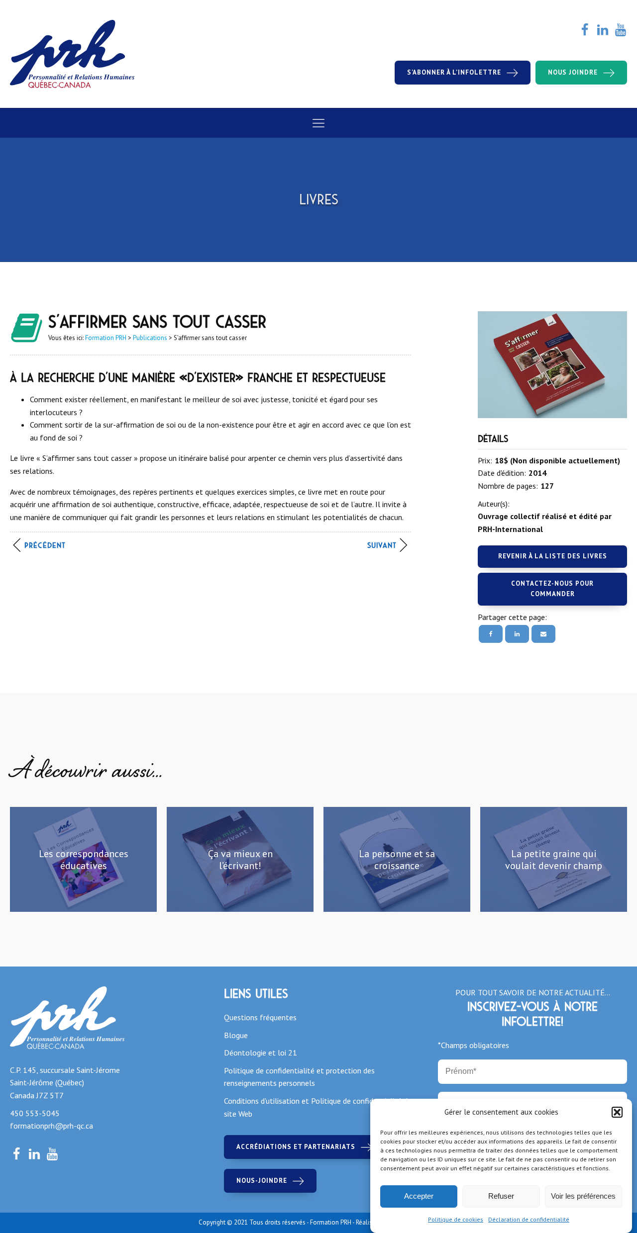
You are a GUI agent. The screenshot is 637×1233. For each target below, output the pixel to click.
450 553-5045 (35, 1113)
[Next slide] (619, 860)
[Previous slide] (18, 860)
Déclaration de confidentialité (528, 1219)
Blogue (236, 1035)
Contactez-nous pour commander (552, 588)
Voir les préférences (583, 1196)
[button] (617, 1112)
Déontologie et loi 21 (260, 1052)
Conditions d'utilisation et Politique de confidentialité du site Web (318, 1107)
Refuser (501, 1196)
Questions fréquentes (260, 1017)
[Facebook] (491, 634)
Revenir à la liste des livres (552, 556)
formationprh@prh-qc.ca (51, 1126)
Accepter (418, 1196)
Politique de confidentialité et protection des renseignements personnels (299, 1076)
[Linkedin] (517, 634)
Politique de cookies (455, 1219)
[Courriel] (543, 634)
